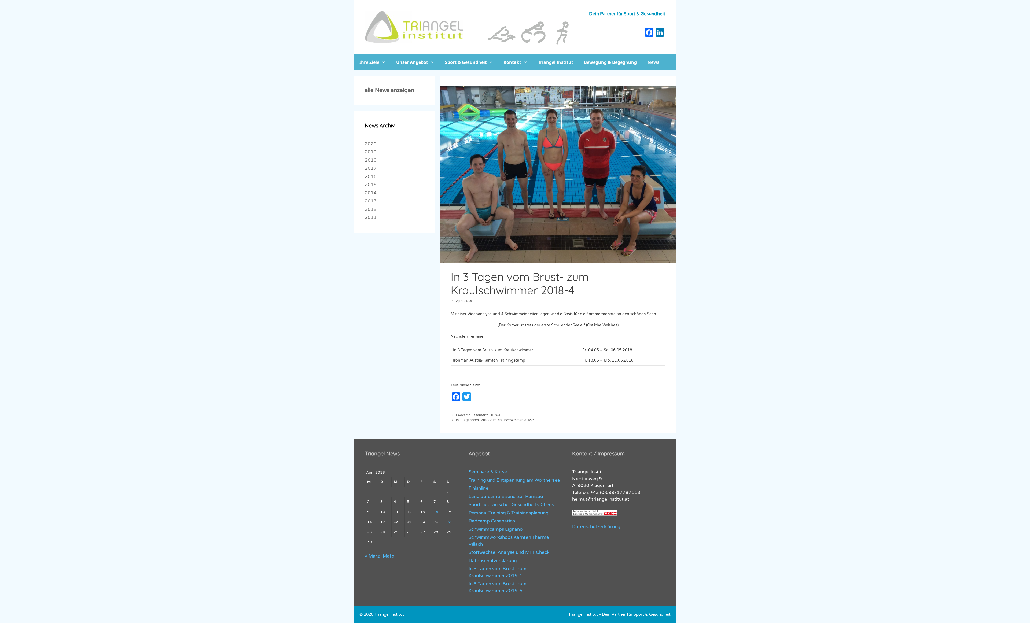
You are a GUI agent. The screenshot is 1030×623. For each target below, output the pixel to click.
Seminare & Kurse (488, 472)
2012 (371, 209)
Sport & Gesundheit (466, 62)
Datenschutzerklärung (493, 560)
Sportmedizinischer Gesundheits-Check (511, 504)
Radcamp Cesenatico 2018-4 (478, 415)
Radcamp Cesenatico (492, 521)
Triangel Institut (555, 62)
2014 (371, 193)
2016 (371, 176)
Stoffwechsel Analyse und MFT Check (509, 552)
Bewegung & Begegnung (610, 62)
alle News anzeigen (389, 90)
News (653, 62)
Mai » (389, 556)
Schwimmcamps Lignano (496, 529)
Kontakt (512, 62)
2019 (371, 152)
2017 (371, 168)
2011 (371, 217)
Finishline (478, 488)
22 (449, 522)
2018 (371, 160)
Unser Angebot (412, 62)
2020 (371, 144)
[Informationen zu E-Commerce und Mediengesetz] (594, 514)
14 (435, 512)
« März (372, 556)
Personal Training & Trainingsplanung (509, 513)
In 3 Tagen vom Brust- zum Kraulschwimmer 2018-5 (495, 420)
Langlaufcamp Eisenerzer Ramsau (506, 496)
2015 (371, 184)
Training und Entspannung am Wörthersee (514, 480)
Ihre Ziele (369, 62)
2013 (371, 201)
